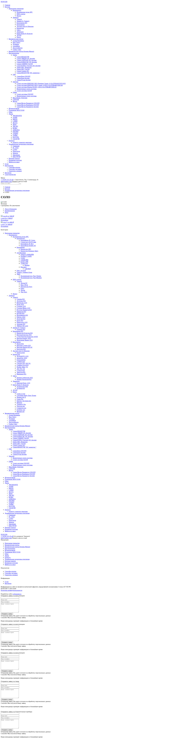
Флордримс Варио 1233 (25, 340)
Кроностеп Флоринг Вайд (29, 251)
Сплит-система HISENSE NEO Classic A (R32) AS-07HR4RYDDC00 (40, 85)
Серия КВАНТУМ (23, 57)
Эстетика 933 (21, 301)
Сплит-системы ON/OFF (25, 94)
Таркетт (19, 19)
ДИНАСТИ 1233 (22, 326)
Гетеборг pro (21, 410)
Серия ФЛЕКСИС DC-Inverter (27, 62)
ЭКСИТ (15, 126)
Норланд (24, 267)
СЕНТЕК (16, 99)
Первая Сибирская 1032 (25, 377)
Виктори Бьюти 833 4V (24, 347)
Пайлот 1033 (21, 317)
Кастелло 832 (21, 349)
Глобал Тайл (17, 49)
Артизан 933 (21, 324)
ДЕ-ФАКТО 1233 (22, 356)
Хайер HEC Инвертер (24, 67)
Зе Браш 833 (21, 388)
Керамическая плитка (16, 39)
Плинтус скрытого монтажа (22, 142)
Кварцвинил (17, 10)
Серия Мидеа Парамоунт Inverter (28, 107)
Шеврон (19, 402)
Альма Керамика (18, 41)
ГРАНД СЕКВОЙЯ (27, 254)
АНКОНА (16, 130)
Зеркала (15, 153)
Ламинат (16, 17)
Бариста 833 (21, 353)
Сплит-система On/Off (24, 90)
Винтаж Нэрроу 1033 (24, 338)
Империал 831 (21, 374)
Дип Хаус (24, 292)
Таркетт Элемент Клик (24, 272)
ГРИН (15, 92)
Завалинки (16, 155)
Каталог (7, 7)
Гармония (16, 146)
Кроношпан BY (22, 23)
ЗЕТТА (15, 123)
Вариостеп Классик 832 (25, 333)
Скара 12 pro (21, 394)
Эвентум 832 (21, 372)
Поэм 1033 (20, 304)
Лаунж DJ (24, 283)
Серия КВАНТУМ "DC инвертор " (28, 73)
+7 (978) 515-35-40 (7, 180)
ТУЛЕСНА (24, 263)
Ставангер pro (21, 408)
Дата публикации (11, 209)
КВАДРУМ (16, 157)
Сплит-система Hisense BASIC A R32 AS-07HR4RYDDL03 (36, 87)
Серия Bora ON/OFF (23, 76)
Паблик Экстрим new (24, 401)
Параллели (16, 151)
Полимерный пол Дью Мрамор (31, 278)
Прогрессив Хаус (26, 286)
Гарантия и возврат (15, 171)
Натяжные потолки (15, 160)
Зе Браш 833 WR (22, 386)
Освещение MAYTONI (16, 110)
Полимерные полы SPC (25, 12)
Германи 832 (21, 329)
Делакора (16, 44)
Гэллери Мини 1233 (23, 308)
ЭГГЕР (19, 35)
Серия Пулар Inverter (24, 80)
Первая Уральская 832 (24, 379)
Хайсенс (15, 82)
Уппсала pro (21, 406)
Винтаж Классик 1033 (24, 335)
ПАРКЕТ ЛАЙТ (26, 256)
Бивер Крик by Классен (25, 33)
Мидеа (15, 101)
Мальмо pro (20, 411)
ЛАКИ (15, 117)
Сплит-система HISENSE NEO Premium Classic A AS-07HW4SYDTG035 (41, 83)
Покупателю (9, 165)
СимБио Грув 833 (22, 365)
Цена (6, 212)
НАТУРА (16, 137)
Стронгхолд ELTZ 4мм (28, 242)
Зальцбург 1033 (22, 358)
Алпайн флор (21, 253)
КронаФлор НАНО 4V (28, 245)
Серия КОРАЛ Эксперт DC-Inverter (28, 66)
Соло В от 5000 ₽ (6, 218)
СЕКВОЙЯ (24, 260)
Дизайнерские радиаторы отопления (21, 144)
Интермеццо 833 (22, 315)
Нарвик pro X (21, 397)
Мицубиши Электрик (20, 98)
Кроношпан (21, 24)
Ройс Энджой (21, 270)
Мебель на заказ (14, 162)
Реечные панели (14, 158)
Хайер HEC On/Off (23, 69)
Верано (27, 265)
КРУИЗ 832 (20, 313)
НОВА (15, 128)
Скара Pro (20, 399)
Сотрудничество (10, 174)
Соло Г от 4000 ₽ (6, 224)
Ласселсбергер (17, 48)
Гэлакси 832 (21, 370)
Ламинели (20, 32)
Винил (19, 16)
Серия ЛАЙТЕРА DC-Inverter (27, 60)
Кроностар (20, 28)
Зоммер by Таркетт (23, 21)
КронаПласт (21, 238)
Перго (19, 37)
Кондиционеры (14, 53)
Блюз (22, 288)
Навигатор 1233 (22, 322)
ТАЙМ (15, 135)
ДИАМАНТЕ (17, 115)
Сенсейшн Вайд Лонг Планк (26, 395)
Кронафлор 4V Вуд (27, 244)
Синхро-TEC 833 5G (24, 363)
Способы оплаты (14, 167)
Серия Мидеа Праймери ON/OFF (28, 105)
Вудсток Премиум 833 (24, 310)
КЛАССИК (24, 262)
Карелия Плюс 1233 (23, 383)
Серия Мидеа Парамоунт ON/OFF (28, 103)
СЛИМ (15, 121)
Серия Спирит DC (23, 71)
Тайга (19, 30)
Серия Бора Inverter (23, 78)
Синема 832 (21, 299)
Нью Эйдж (24, 285)
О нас (7, 164)
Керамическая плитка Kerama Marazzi (21, 51)
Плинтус (12, 140)
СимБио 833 (21, 361)
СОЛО (15, 149)
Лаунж (23, 290)
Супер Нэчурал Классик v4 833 (27, 336)
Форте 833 (20, 344)
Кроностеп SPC (26, 249)
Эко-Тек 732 (21, 369)
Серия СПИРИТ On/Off (25, 64)
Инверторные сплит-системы (27, 89)
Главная (7, 5)
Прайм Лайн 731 (22, 367)
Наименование (10, 211)
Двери (11, 114)
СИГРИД (28, 269)
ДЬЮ (18, 274)
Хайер (15, 55)
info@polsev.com (6, 181)
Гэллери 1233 (21, 306)
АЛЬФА (15, 133)
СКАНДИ (16, 139)
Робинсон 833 (21, 311)
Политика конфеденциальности (11, 590)
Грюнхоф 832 (21, 360)
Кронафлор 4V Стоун (28, 240)
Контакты (8, 173)
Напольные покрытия (16, 8)
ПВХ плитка (21, 14)
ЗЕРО (15, 124)
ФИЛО (15, 119)
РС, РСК (16, 148)
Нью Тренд (16, 42)
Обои (10, 112)
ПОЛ (4, 1)
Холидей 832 (21, 319)
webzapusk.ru (17, 594)
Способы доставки (15, 169)
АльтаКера (16, 46)
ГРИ (14, 74)
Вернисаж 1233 (22, 303)
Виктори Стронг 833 (24, 345)
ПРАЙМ (15, 132)
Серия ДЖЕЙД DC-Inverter (26, 58)
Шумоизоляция (14, 108)
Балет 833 (20, 320)
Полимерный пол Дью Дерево (31, 276)
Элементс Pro (21, 404)
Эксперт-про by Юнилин (25, 26)
